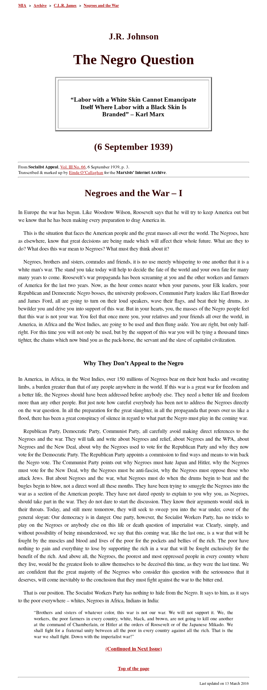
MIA (22, 5)
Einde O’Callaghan (86, 172)
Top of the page (133, 668)
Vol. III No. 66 (73, 167)
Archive (40, 5)
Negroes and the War (101, 5)
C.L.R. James (65, 5)
